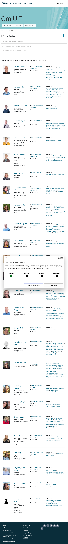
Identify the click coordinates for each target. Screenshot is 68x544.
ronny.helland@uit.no (36, 66)
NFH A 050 (33, 242)
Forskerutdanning (50, 317)
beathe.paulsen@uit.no (36, 154)
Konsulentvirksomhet (51, 354)
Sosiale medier (49, 420)
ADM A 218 (33, 419)
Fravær (47, 69)
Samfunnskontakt (50, 318)
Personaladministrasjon (52, 71)
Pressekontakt (58, 418)
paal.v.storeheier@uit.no (37, 307)
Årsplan (61, 212)
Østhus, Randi (19, 290)
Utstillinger (57, 437)
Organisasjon (18, 25)
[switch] (26, 276)
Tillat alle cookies (53, 285)
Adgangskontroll (54, 390)
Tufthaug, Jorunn (20, 452)
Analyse (61, 214)
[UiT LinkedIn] (57, 525)
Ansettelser (60, 68)
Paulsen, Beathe (20, 155)
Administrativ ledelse (51, 68)
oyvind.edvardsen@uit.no (37, 223)
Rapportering (56, 231)
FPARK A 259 (34, 88)
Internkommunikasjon (51, 424)
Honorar (48, 93)
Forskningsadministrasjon (52, 76)
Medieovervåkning (50, 428)
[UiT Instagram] (47, 525)
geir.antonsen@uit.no (36, 86)
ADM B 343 (33, 309)
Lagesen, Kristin (19, 205)
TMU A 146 (33, 437)
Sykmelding (49, 72)
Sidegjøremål (62, 71)
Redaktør (56, 420)
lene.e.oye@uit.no (35, 362)
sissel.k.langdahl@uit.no (37, 467)
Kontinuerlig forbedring (52, 392)
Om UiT (6, 30)
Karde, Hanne (19, 417)
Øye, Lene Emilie (20, 362)
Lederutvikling (60, 343)
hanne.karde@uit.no (36, 416)
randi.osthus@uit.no (36, 290)
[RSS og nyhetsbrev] (42, 528)
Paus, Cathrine (19, 436)
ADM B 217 (33, 175)
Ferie (63, 125)
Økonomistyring (50, 106)
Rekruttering (49, 404)
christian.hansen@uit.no (37, 105)
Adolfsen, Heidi (19, 138)
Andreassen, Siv (19, 121)
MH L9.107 (33, 329)
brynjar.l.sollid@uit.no (36, 385)
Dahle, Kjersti (18, 173)
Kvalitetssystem (49, 206)
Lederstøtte (49, 77)
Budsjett (55, 72)
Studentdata (61, 387)
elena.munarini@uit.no (36, 483)
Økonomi (61, 79)
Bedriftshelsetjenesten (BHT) (53, 188)
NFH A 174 (33, 107)
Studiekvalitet (49, 207)
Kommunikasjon (50, 423)
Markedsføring (54, 426)
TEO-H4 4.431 (34, 225)
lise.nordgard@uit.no (36, 327)
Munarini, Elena (19, 483)
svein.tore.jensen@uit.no (37, 255)
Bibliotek (48, 500)
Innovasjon (61, 313)
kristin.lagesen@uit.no (36, 204)
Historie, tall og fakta (29, 25)
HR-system (61, 123)
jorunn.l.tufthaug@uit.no (37, 452)
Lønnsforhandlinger (51, 371)
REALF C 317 (34, 68)
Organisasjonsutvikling (51, 299)
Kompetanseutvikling (51, 370)
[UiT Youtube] (54, 525)
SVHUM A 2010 (34, 156)
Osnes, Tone (18, 241)
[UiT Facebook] (44, 525)
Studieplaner (57, 206)
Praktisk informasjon (7, 25)
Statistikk (55, 293)
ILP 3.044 (33, 387)
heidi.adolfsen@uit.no (36, 137)
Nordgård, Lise (19, 328)
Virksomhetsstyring (60, 106)
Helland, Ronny (19, 67)
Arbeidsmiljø (55, 77)
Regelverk (55, 232)
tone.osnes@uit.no (35, 240)
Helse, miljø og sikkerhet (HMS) (53, 96)
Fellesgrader (55, 214)
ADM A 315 (33, 292)
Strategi (59, 140)
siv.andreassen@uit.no (36, 120)
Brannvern (60, 126)
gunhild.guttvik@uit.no (36, 341)
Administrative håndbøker (52, 296)
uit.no (2, 30)
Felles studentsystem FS (52, 387)
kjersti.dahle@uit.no (36, 172)
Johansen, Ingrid (20, 402)
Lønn (51, 69)
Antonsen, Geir (19, 87)
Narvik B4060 (34, 454)
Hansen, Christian (20, 105)
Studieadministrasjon (51, 140)
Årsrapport (49, 232)
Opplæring (49, 295)
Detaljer (58, 281)
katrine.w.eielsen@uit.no (37, 499)
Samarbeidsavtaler (54, 212)
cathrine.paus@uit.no (36, 435)
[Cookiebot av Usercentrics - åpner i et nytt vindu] (57, 258)
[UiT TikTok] (51, 525)
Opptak (53, 455)
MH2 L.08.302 (34, 190)
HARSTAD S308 (34, 469)
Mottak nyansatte (54, 159)
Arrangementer (49, 418)
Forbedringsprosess (51, 349)
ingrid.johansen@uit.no (37, 401)
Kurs (53, 351)
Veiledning (53, 353)
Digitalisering (49, 231)
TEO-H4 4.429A (34, 364)
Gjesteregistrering (56, 125)
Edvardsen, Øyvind (20, 223)
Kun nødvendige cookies (34, 285)
